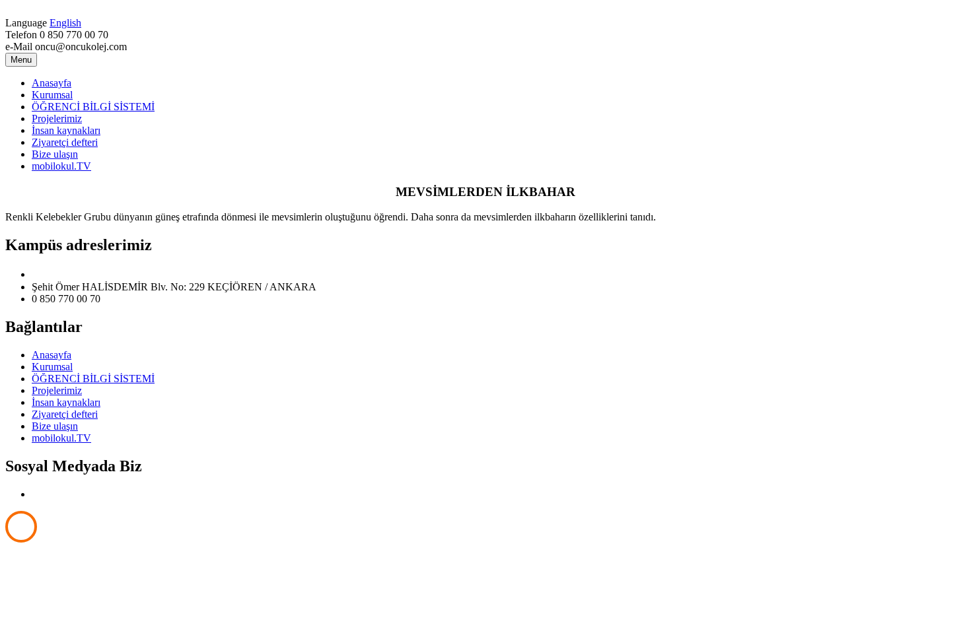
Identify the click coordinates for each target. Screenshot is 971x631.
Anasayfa (51, 82)
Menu (21, 60)
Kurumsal (52, 94)
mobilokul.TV (61, 166)
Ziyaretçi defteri (65, 142)
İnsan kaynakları (66, 130)
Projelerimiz (57, 118)
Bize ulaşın (55, 154)
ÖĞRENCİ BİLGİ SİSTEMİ (93, 106)
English (65, 22)
